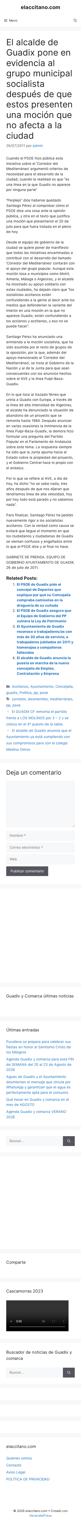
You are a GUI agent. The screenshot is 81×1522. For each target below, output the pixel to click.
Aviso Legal (15, 1472)
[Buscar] (69, 1141)
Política (26, 693)
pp (36, 693)
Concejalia (64, 686)
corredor (19, 699)
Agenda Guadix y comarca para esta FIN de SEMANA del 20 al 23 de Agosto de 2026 (40, 1064)
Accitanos (20, 686)
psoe (44, 693)
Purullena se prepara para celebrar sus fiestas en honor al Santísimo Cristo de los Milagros (38, 1047)
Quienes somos (19, 1458)
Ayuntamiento (41, 686)
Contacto (13, 1465)
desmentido (38, 699)
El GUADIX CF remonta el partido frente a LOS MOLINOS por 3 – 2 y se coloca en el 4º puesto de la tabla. (37, 718)
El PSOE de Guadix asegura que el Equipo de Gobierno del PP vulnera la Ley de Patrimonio (44, 616)
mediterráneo (61, 699)
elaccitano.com (40, 7)
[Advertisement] (40, 935)
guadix (11, 693)
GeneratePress (40, 1515)
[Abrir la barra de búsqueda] (75, 20)
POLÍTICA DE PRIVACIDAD (27, 1479)
